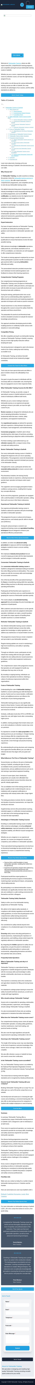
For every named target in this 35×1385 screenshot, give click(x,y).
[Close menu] (28, 3)
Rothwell (3, 1194)
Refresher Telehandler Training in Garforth (23, 127)
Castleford (10, 1194)
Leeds (23, 1194)
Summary (12, 157)
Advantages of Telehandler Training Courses (21, 134)
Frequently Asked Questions (17, 138)
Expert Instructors (18, 111)
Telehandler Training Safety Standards (19, 136)
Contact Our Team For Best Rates (17, 365)
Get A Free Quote (17, 1289)
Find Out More (17, 1108)
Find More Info (13, 159)
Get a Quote (16, 55)
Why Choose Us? (14, 109)
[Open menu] (22, 5)
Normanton (17, 1194)
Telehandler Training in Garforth (14, 107)
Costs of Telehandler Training (17, 129)
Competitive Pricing (18, 114)
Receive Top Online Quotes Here (17, 857)
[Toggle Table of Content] (2, 104)
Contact (30, 7)
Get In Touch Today (17, 95)
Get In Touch (17, 1359)
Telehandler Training (14, 63)
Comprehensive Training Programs (22, 113)
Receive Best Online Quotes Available (17, 537)
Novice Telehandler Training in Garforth (23, 119)
